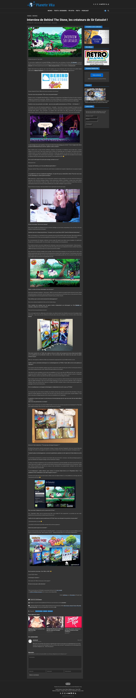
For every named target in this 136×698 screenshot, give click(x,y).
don (55, 607)
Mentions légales (56, 690)
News (50, 10)
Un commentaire (39, 22)
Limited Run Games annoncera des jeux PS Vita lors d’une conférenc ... (72, 630)
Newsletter (75, 690)
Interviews (35, 15)
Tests (56, 10)
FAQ (79, 689)
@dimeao (65, 595)
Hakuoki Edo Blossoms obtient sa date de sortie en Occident (55, 629)
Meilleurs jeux (72, 689)
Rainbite (77, 305)
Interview (45, 611)
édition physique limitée (54, 65)
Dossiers (63, 10)
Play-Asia (79, 605)
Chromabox (72, 595)
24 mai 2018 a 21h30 (37, 641)
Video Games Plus (33, 607)
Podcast (85, 10)
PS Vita (71, 10)
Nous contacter (68, 690)
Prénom (87, 119)
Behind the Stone (39, 611)
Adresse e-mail (89, 116)
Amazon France (72, 605)
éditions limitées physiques (36, 592)
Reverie (30, 316)
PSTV (78, 10)
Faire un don (81, 690)
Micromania (66, 605)
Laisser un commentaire (36, 599)
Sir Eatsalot (50, 611)
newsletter (63, 602)
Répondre (80, 640)
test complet (59, 590)
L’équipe (62, 690)
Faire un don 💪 (97, 75)
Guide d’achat (59, 689)
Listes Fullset (65, 689)
